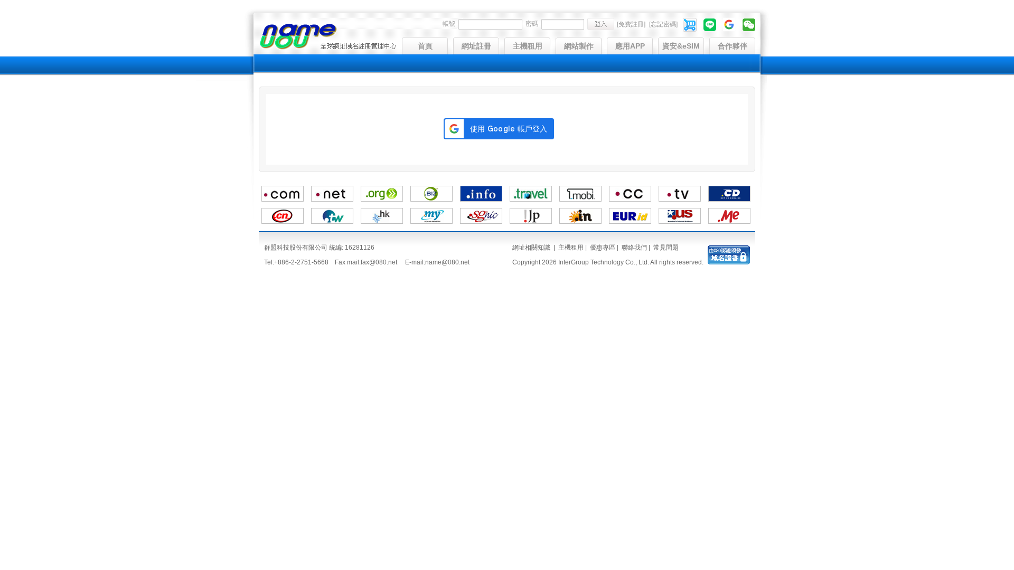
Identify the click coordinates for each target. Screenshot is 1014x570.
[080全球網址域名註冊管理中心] (328, 48)
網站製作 (579, 46)
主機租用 (527, 46)
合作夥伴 (732, 46)
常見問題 (666, 247)
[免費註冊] (631, 24)
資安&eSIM (681, 46)
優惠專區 (602, 247)
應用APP (630, 46)
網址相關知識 (531, 247)
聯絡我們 (634, 247)
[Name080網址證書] (729, 262)
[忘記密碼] (663, 24)
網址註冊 (476, 46)
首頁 (425, 46)
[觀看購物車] (690, 24)
